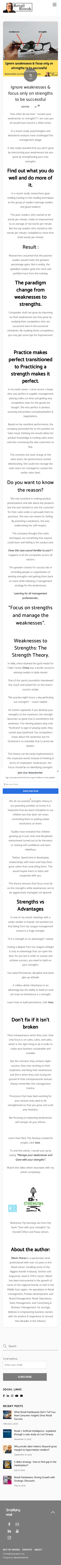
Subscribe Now (30, 791)
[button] (30, 772)
